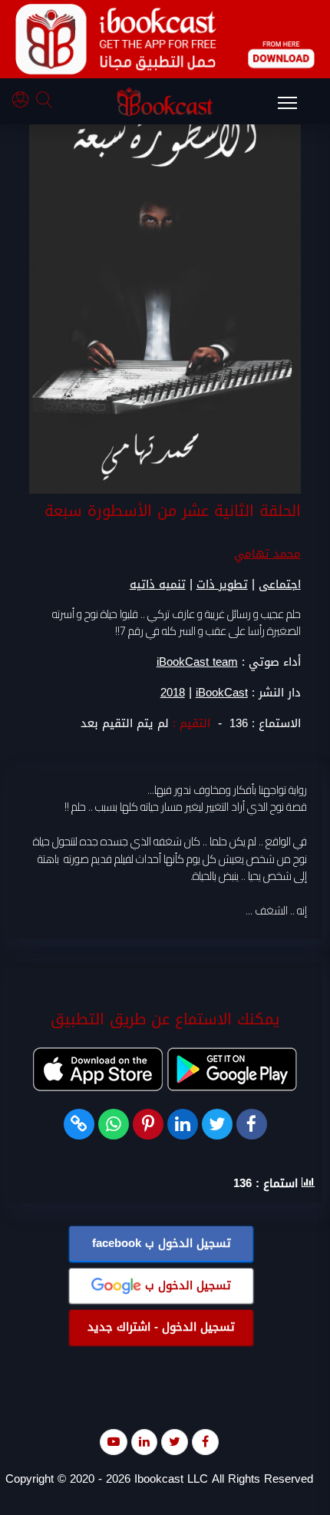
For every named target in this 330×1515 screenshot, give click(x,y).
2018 (172, 693)
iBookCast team (197, 662)
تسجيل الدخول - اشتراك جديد (161, 1327)
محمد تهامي (267, 553)
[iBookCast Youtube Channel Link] (113, 1442)
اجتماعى (280, 584)
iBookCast (222, 693)
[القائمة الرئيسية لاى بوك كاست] (295, 107)
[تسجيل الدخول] (24, 101)
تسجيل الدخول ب (161, 1243)
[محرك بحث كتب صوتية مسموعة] (46, 101)
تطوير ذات (222, 584)
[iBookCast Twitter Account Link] (174, 1442)
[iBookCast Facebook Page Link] (205, 1442)
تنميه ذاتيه (158, 584)
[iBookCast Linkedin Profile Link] (144, 1442)
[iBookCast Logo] (165, 101)
